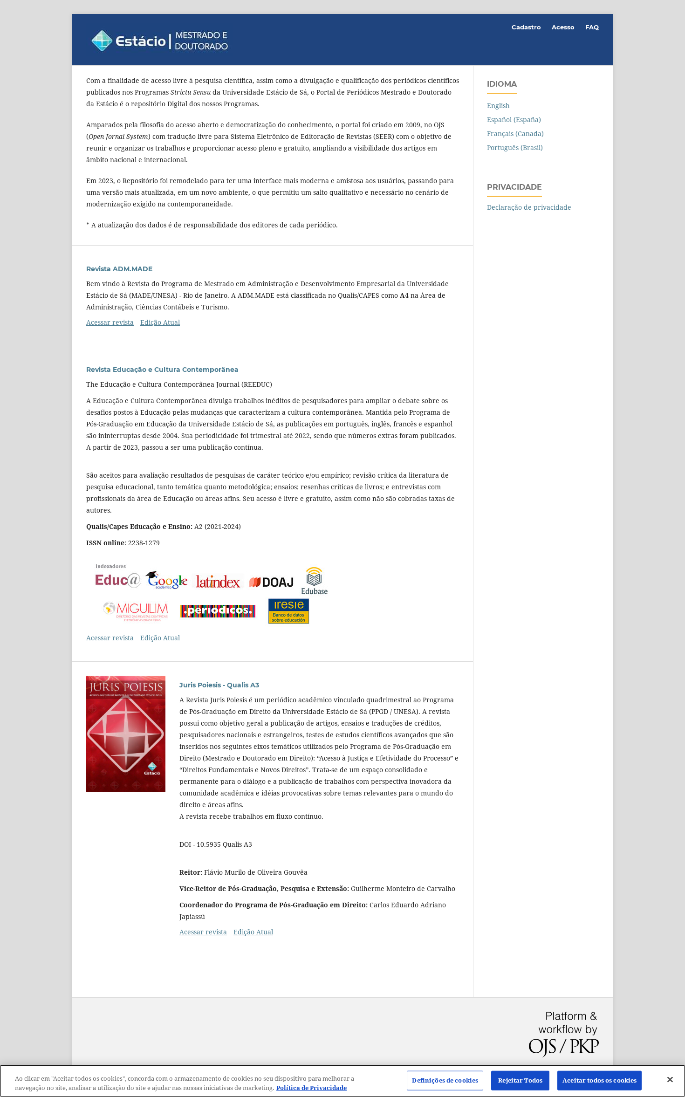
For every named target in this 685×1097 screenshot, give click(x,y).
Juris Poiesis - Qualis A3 (219, 685)
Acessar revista (110, 322)
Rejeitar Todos (520, 1080)
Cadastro (526, 27)
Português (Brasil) (515, 147)
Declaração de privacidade (529, 207)
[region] (342, 1081)
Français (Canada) (515, 133)
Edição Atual (160, 322)
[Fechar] (670, 1080)
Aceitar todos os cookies (599, 1080)
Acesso (563, 27)
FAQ (592, 27)
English (498, 105)
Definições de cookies (445, 1080)
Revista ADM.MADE (119, 269)
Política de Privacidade (311, 1087)
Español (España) (514, 119)
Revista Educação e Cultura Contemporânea (162, 369)
